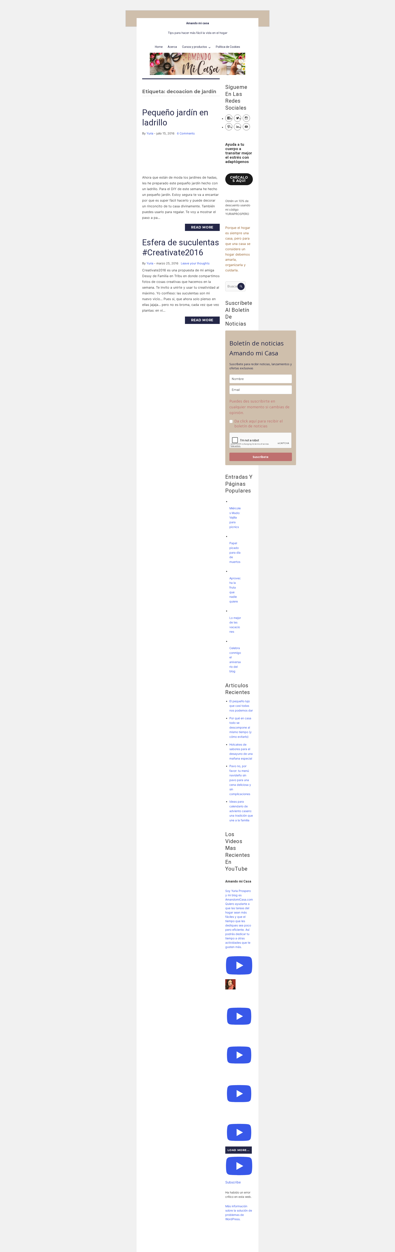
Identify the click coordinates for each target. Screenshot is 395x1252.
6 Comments (186, 133)
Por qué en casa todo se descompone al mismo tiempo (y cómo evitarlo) (240, 727)
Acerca (172, 46)
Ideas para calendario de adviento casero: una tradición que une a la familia (241, 811)
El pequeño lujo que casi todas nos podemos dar (241, 705)
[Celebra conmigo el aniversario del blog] (233, 641)
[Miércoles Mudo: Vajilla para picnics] (233, 501)
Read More (202, 227)
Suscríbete (260, 457)
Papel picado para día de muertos (234, 552)
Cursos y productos (194, 46)
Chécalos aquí (239, 179)
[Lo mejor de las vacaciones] (233, 611)
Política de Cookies (228, 46)
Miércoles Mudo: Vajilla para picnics (235, 517)
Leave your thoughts (195, 263)
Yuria (149, 133)
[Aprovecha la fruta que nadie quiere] (233, 571)
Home (159, 46)
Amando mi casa (197, 23)
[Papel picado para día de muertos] (233, 536)
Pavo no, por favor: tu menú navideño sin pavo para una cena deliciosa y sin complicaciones (240, 780)
